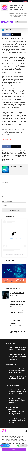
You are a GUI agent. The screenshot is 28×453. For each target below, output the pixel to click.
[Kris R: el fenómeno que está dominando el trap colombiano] (5, 295)
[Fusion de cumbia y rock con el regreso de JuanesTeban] (5, 413)
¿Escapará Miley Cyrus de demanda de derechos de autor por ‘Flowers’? (17, 370)
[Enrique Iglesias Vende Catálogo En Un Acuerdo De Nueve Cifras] (5, 313)
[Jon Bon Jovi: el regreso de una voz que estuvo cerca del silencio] (5, 420)
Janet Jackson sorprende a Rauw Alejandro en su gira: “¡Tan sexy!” (17, 331)
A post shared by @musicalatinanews (14, 254)
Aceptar (14, 449)
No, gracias (20, 22)
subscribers (7, 25)
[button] (25, 431)
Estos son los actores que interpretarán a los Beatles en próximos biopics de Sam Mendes (17, 357)
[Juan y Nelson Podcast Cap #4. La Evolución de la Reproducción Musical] (5, 304)
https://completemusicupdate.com (9, 141)
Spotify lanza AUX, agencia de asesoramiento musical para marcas (17, 400)
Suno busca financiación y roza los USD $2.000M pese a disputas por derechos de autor (20, 155)
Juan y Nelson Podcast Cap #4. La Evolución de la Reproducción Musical (17, 303)
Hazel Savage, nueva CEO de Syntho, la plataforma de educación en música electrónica (17, 392)
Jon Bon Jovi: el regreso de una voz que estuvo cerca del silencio (17, 421)
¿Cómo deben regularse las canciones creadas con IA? (17, 348)
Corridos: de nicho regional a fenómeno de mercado (17, 377)
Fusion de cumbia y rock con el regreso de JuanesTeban (16, 413)
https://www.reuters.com (7, 139)
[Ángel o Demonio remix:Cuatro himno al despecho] (5, 323)
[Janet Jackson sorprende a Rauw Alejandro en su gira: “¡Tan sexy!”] (5, 332)
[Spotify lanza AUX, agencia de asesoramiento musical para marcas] (5, 400)
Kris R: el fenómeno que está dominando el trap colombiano (17, 293)
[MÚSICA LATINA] (3, 30)
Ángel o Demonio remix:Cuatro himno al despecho (16, 321)
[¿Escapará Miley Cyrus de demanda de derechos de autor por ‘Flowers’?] (5, 370)
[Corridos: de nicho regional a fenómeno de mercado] (5, 378)
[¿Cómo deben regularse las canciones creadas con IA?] (5, 349)
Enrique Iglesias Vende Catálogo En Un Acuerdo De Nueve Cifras (18, 312)
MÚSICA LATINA (9, 30)
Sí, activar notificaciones (7, 22)
